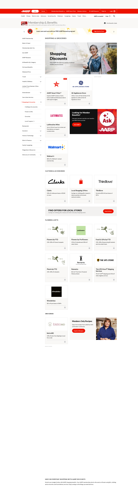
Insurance (25, 131)
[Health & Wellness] (40, 81)
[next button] (114, 31)
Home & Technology (27, 135)
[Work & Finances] (40, 140)
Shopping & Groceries (28, 102)
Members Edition (81, 11)
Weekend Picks (26, 72)
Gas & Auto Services (27, 97)
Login (111, 11)
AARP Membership (27, 38)
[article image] (108, 16)
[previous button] (24, 31)
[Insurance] (40, 131)
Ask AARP (25, 52)
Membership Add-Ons (28, 48)
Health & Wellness (27, 81)
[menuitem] (23, 16)
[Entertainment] (40, 92)
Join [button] (35, 11)
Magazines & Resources (28, 150)
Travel (24, 76)
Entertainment (26, 92)
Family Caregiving (27, 145)
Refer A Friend (26, 43)
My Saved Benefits (27, 67)
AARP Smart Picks (71, 11)
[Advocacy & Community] (40, 154)
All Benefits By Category (29, 62)
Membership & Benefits (57, 11)
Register (104, 11)
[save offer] (65, 103)
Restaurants (25, 126)
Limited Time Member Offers (30, 86)
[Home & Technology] (40, 135)
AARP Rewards (26, 57)
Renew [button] (43, 11)
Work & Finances (27, 140)
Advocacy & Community (29, 154)
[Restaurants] (40, 126)
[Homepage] (26, 11)
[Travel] (40, 76)
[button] (114, 16)
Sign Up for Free (99, 31)
